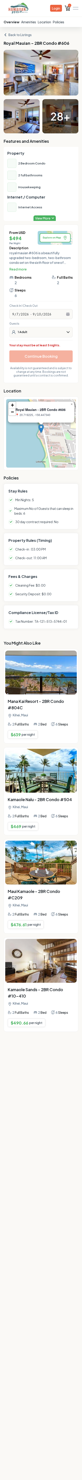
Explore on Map (52, 237)
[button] (41, 428)
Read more (18, 269)
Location (44, 22)
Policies (58, 22)
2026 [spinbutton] (25, 314)
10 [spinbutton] (39, 314)
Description (18, 248)
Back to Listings (20, 35)
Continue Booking (41, 356)
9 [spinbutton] (13, 314)
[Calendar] (68, 314)
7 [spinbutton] (17, 314)
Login (56, 8)
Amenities (28, 22)
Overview (11, 22)
